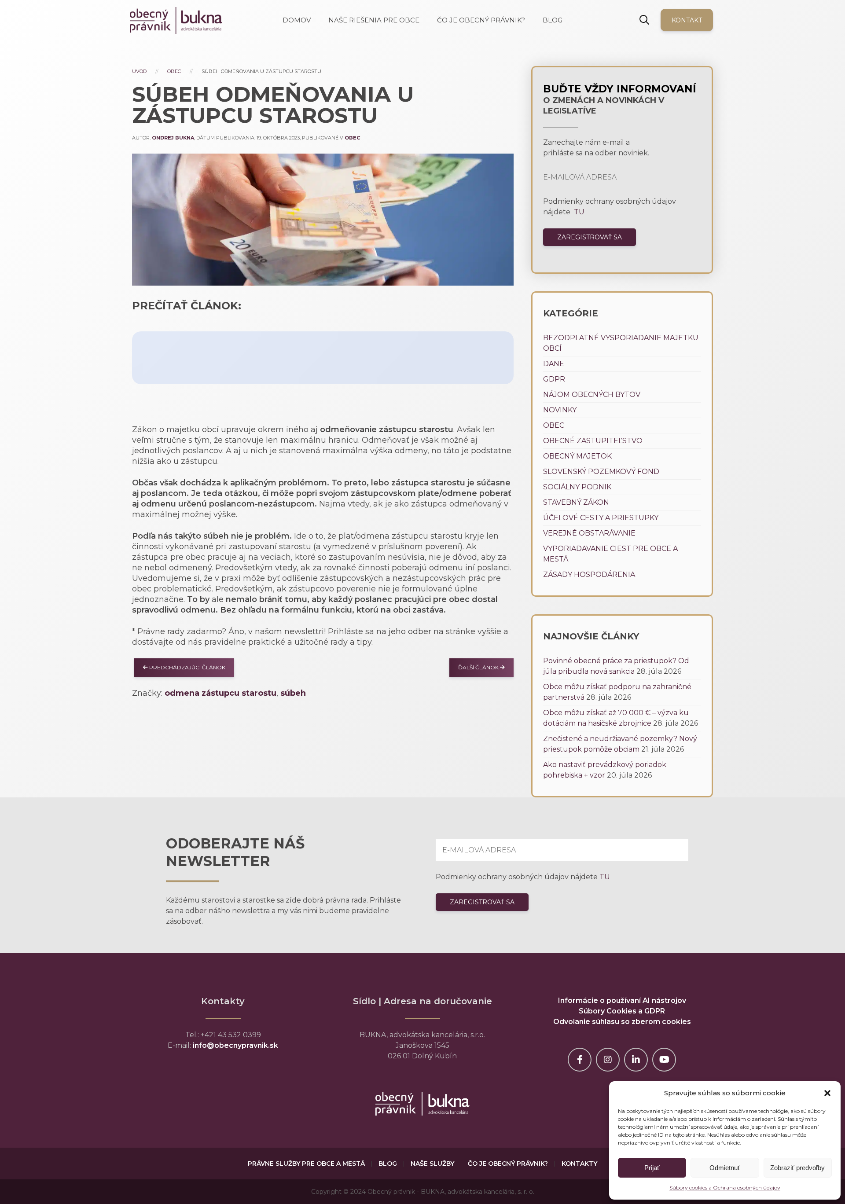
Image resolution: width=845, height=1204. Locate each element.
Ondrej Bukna (173, 138)
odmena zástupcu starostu (220, 693)
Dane (553, 364)
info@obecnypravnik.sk (235, 1045)
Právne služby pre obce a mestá (306, 1163)
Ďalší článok (479, 667)
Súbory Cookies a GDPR (622, 1011)
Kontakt (687, 20)
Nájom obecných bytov (591, 394)
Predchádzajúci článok (186, 667)
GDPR (554, 379)
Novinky (560, 410)
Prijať (652, 1167)
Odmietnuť (724, 1167)
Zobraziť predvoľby (797, 1167)
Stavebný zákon (576, 502)
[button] (827, 1093)
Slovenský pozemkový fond (601, 471)
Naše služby (432, 1163)
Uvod (139, 71)
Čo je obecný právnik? (508, 1163)
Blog (387, 1163)
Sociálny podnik (577, 487)
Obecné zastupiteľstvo (593, 441)
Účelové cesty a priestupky (600, 518)
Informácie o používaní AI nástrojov (622, 1000)
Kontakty (579, 1163)
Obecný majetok (577, 456)
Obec (174, 71)
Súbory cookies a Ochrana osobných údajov (724, 1187)
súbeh (293, 693)
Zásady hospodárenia (589, 574)
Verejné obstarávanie (589, 533)
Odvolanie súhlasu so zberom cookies (622, 1021)
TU (578, 212)
